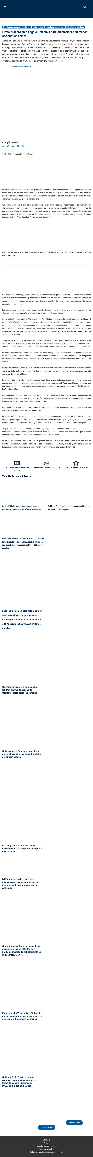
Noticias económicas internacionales (48, 27)
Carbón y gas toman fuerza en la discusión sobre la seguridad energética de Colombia (22, 848)
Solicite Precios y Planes (46, 1146)
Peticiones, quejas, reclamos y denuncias (46, 1152)
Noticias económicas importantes (16, 27)
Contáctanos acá (46, 1127)
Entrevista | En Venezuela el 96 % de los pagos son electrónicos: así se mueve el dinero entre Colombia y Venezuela (22, 1016)
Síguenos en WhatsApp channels (46, 467)
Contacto (46, 1140)
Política (47, 1143)
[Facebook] (18, 145)
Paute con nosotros (46, 1149)
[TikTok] (19, 1116)
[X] (8, 145)
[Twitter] (7, 1116)
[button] (84, 7)
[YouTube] (23, 1116)
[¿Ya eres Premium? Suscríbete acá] (76, 463)
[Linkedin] (11, 1116)
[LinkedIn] (13, 145)
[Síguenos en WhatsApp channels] (46, 463)
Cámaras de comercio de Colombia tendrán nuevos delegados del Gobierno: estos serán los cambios (19, 690)
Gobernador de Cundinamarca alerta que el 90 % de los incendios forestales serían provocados (21, 754)
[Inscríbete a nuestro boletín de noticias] (17, 463)
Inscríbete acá (74, 1123)
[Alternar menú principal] (5, 7)
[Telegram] (23, 145)
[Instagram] (15, 1116)
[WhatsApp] (3, 145)
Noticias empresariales (74, 27)
